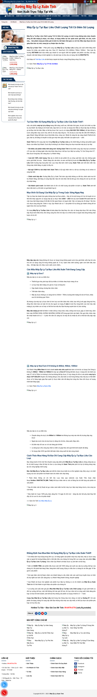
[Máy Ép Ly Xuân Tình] (33, 9)
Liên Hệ (29, 676)
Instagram (81, 666)
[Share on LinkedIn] (45, 613)
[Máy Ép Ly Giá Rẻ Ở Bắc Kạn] (30, 635)
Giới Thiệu (30, 663)
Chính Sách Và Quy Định (59, 663)
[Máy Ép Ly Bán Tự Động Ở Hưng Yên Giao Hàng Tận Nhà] (65, 627)
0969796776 (13, 47)
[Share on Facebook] (36, 613)
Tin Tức (84, 16)
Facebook (81, 663)
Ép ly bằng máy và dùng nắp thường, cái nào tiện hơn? (15, 101)
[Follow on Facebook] (85, 1)
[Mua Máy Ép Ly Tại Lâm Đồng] (65, 635)
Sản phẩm (66, 16)
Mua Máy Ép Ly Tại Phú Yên (44, 640)
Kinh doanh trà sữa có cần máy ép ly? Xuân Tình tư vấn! (15, 86)
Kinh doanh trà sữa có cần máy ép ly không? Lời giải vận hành (15, 109)
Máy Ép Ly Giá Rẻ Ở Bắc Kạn (44, 633)
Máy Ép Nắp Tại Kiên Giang (44, 625)
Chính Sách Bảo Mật (57, 668)
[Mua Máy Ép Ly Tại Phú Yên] (30, 642)
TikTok (80, 673)
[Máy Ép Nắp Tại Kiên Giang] (30, 627)
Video (90, 16)
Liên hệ (48, 18)
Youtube (80, 670)
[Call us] (91, 1)
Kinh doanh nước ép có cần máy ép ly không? (15, 94)
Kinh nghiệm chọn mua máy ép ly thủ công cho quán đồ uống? (15, 118)
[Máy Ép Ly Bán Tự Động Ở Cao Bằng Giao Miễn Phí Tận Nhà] (65, 642)
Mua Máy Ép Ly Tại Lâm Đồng (80, 633)
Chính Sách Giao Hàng (58, 672)
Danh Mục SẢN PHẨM (23, 16)
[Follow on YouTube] (94, 1)
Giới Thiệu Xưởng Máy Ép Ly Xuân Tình (47, 16)
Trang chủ (10, 16)
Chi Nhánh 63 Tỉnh (33, 668)
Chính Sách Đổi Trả (57, 676)
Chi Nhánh (75, 16)
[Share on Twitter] (39, 613)
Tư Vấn (29, 672)
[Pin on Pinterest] (42, 613)
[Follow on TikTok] (88, 1)
